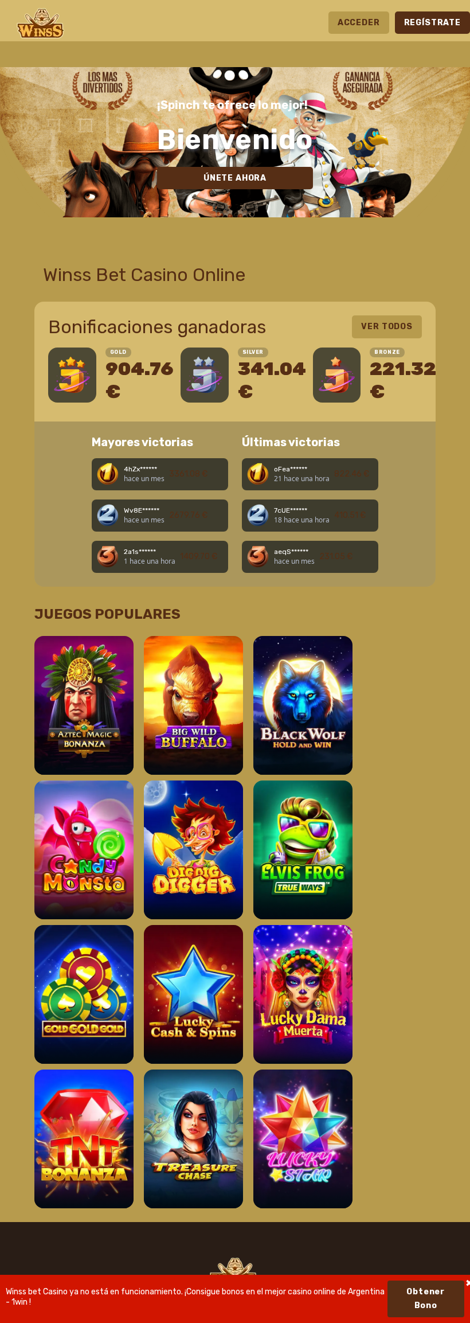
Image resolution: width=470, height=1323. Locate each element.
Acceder (359, 23)
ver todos (387, 326)
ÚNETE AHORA (235, 178)
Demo (84, 754)
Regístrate (432, 23)
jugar (84, 722)
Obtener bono (425, 1298)
